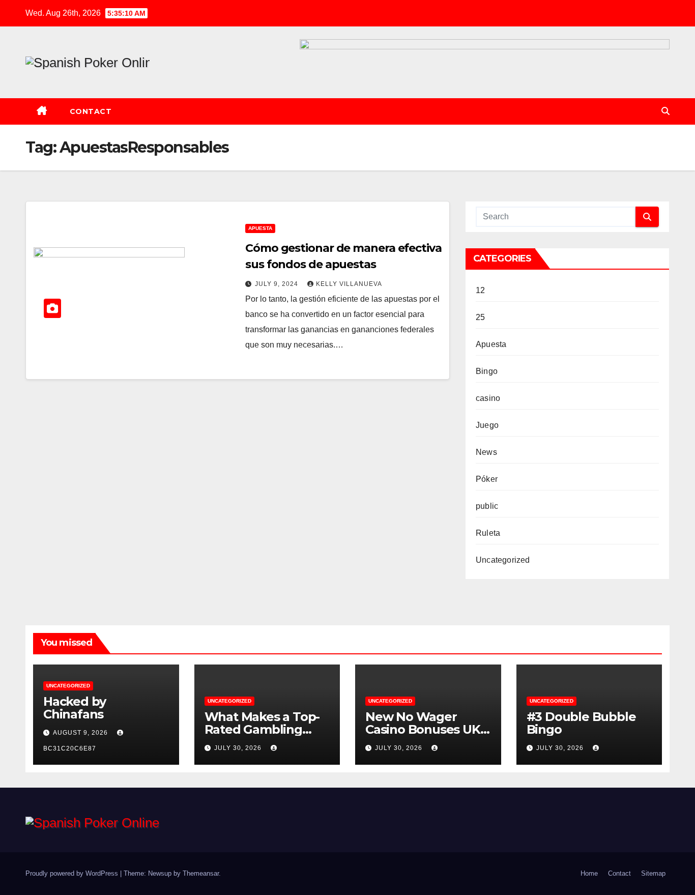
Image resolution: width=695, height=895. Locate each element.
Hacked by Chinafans (74, 707)
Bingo (487, 371)
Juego (487, 425)
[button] (665, 111)
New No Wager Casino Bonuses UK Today (422, 729)
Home (589, 873)
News (486, 452)
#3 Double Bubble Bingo (581, 723)
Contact (91, 111)
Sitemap (653, 873)
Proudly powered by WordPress (72, 873)
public (487, 506)
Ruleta (488, 533)
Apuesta (260, 228)
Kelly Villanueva (349, 283)
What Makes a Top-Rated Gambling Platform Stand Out (263, 729)
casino (488, 398)
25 (480, 317)
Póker (487, 479)
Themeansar (201, 873)
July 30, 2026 (239, 748)
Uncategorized (503, 560)
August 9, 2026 (81, 732)
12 (480, 290)
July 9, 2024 (277, 283)
